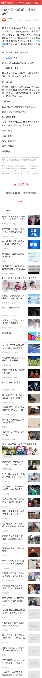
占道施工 (10, 57)
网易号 (10, 3)
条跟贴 (20, 201)
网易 (3, 2)
